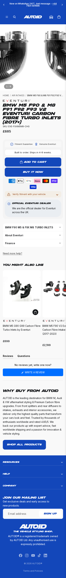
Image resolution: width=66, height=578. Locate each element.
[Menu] (7, 17)
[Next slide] (62, 5)
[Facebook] (20, 555)
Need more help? (12, 253)
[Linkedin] (45, 555)
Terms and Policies (33, 571)
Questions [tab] (23, 356)
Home (6, 95)
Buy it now (33, 172)
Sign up (50, 514)
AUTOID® (37, 563)
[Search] (14, 17)
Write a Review (40, 373)
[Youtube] (33, 555)
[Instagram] (27, 555)
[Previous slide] (4, 5)
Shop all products (24, 444)
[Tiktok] (39, 555)
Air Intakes (18, 95)
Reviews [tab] (8, 356)
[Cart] (59, 17)
